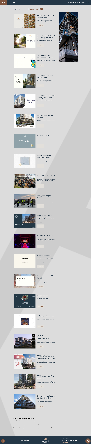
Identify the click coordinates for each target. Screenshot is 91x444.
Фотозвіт (32, 9)
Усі (27, 9)
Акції (37, 9)
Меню (3, 2)
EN (68, 2)
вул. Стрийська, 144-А (24, 440)
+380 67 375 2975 (84, 2)
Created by (65, 442)
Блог (41, 9)
